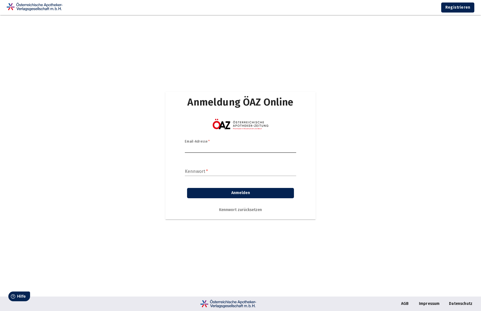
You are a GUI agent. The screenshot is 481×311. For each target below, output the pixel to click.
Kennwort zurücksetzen (240, 209)
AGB (404, 303)
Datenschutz (460, 303)
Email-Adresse (197, 141)
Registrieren (457, 7)
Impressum (429, 303)
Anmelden (240, 192)
